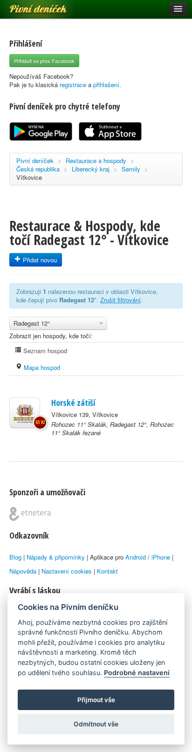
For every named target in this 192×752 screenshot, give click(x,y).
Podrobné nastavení (137, 673)
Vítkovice (29, 177)
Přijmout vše (96, 700)
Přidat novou (39, 259)
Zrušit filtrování (120, 299)
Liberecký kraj (91, 168)
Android (135, 557)
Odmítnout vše (96, 724)
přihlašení (106, 84)
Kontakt (107, 571)
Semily (131, 168)
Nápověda (22, 571)
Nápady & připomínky (56, 557)
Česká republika (38, 168)
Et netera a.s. (30, 514)
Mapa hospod (41, 367)
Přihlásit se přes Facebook (44, 60)
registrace (73, 84)
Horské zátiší (73, 402)
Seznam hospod (44, 350)
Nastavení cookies (66, 571)
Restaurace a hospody (96, 160)
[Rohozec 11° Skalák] (24, 412)
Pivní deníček (28, 5)
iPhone (160, 557)
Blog (15, 557)
